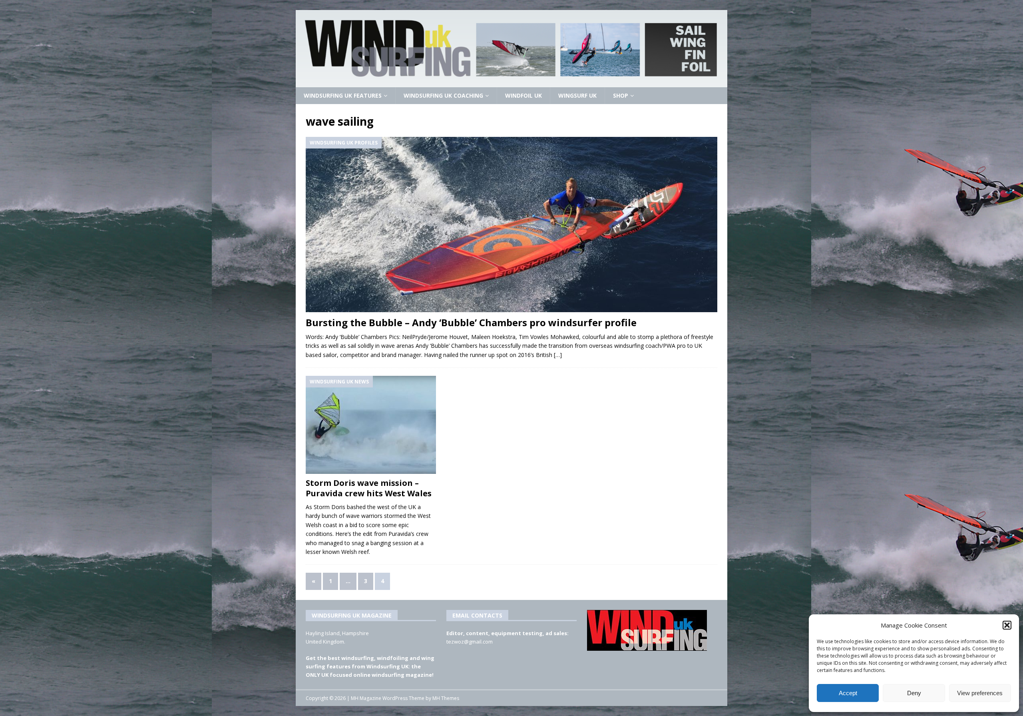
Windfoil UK (523, 95)
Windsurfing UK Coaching (443, 95)
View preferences (980, 693)
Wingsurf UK (577, 95)
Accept (848, 693)
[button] (1007, 625)
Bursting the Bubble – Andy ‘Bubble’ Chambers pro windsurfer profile (471, 322)
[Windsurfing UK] (511, 82)
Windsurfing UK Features (343, 95)
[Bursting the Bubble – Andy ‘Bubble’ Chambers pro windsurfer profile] (511, 224)
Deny (914, 693)
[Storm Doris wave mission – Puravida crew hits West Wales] (371, 425)
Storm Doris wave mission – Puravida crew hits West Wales (369, 488)
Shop (620, 95)
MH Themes (445, 698)
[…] (558, 355)
